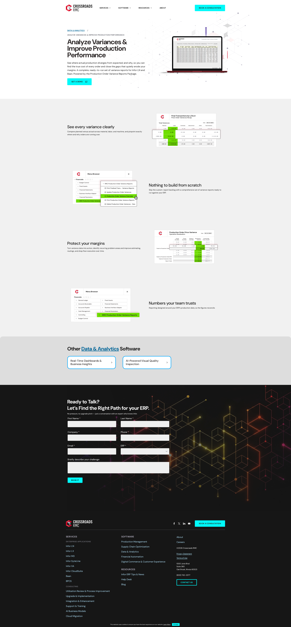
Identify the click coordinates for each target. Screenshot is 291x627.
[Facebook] (174, 523)
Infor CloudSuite (74, 571)
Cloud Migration (74, 616)
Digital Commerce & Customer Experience (143, 561)
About (163, 8)
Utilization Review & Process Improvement (88, 591)
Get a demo (79, 81)
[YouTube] (189, 523)
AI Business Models (76, 611)
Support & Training (75, 606)
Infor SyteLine (73, 561)
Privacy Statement (184, 554)
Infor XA (70, 566)
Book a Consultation (210, 8)
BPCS (69, 581)
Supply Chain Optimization (135, 546)
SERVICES (105, 8)
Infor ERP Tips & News (132, 574)
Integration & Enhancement (80, 601)
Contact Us (187, 582)
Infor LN (70, 546)
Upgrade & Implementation (80, 596)
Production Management (134, 541)
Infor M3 (70, 556)
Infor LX (70, 551)
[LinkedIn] (184, 523)
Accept (175, 624)
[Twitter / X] (179, 523)
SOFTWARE (124, 8)
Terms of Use (182, 558)
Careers (181, 542)
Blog (123, 584)
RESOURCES (145, 8)
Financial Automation (132, 556)
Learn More (167, 624)
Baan (68, 576)
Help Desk (126, 579)
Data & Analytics (76, 30)
